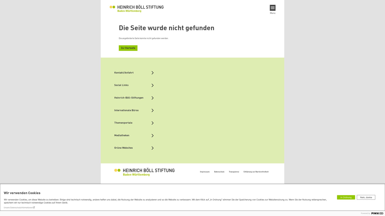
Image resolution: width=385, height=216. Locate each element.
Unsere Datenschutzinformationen (18, 207)
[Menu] (273, 8)
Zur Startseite (128, 48)
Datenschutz (219, 172)
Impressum (205, 172)
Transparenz (234, 172)
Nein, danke (366, 197)
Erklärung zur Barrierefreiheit (256, 172)
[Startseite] (137, 8)
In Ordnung (346, 197)
